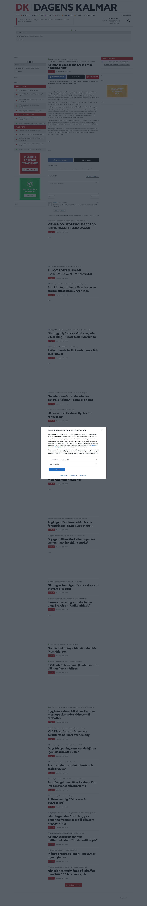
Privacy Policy (83, 475)
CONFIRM (57, 469)
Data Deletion (64, 475)
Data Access (73, 475)
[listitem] (73, 460)
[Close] (103, 430)
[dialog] (73, 453)
